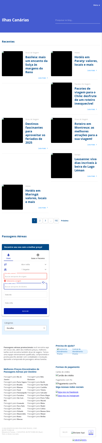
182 (56, 220)
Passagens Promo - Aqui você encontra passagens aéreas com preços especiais (12, 5)
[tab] (8, 256)
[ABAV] (76, 440)
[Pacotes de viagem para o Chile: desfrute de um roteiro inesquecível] (74, 97)
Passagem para (15, 382)
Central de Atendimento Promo (77, 351)
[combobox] (25, 276)
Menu (95, 5)
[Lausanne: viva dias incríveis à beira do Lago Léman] (74, 165)
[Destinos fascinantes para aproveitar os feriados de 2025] (25, 134)
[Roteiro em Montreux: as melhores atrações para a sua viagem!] (74, 132)
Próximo (64, 220)
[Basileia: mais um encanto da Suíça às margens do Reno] (25, 65)
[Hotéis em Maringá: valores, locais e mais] (25, 197)
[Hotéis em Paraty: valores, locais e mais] (74, 63)
